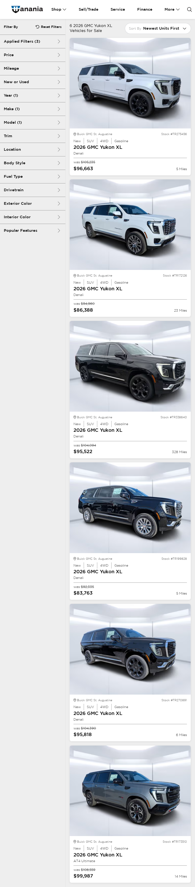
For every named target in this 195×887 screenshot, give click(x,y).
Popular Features (20, 230)
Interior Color (17, 217)
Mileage (11, 68)
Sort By (135, 28)
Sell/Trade (88, 9)
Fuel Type (13, 176)
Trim (8, 136)
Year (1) (11, 95)
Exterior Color (18, 203)
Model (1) (13, 122)
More (170, 9)
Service (118, 9)
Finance (144, 9)
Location (12, 149)
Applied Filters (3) (22, 41)
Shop (56, 9)
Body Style (14, 163)
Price (9, 55)
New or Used (16, 82)
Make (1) (12, 109)
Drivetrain (14, 190)
